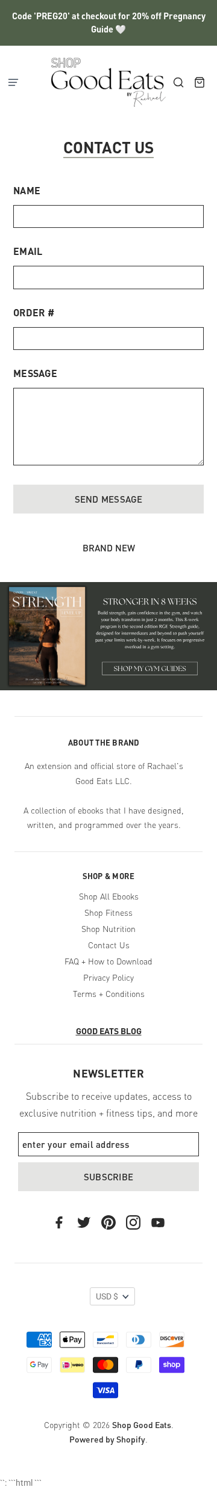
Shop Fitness (108, 912)
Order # (33, 312)
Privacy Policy (108, 977)
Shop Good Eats (141, 1424)
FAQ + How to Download (108, 960)
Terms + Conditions (109, 993)
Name (26, 190)
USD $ (107, 1296)
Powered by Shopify (107, 1438)
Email (27, 251)
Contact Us (109, 944)
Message (35, 373)
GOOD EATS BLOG (109, 1030)
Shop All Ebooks (109, 896)
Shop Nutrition (108, 928)
